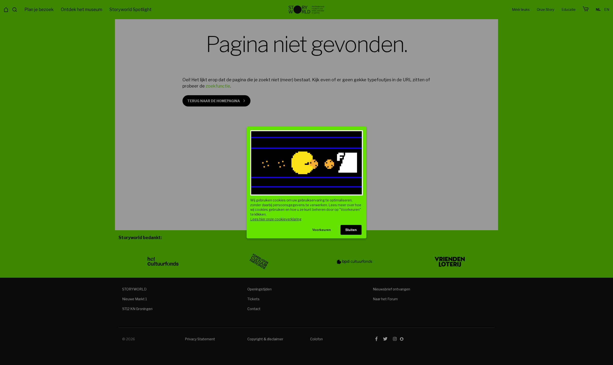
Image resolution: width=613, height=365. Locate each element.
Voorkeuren (321, 230)
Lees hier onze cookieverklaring (275, 219)
